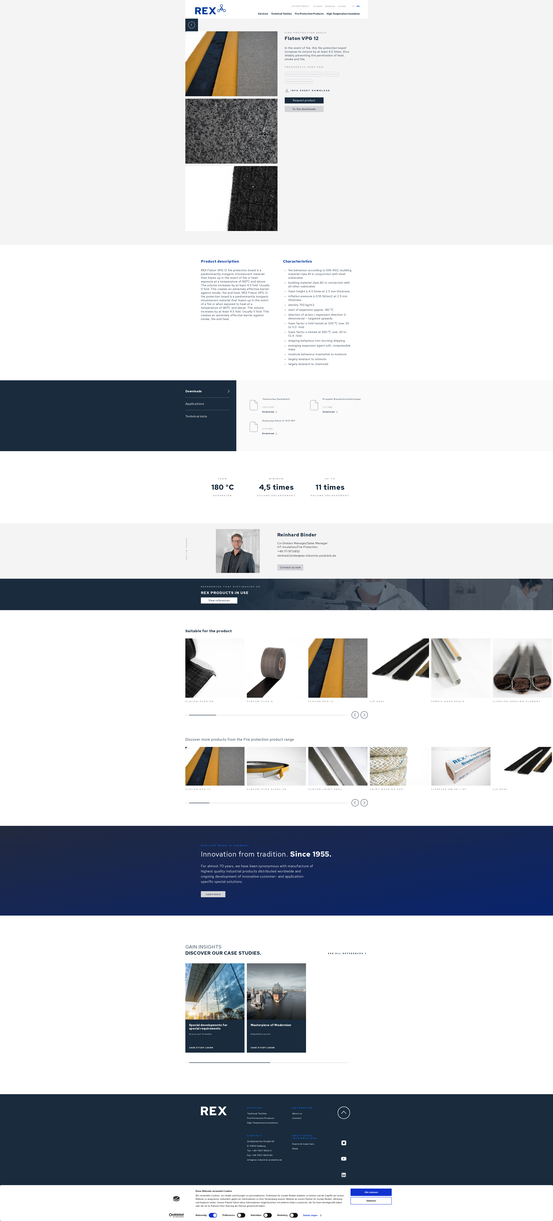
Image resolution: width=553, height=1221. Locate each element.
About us (297, 1113)
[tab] (207, 391)
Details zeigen (310, 1215)
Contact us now (290, 567)
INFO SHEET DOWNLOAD (310, 90)
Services (263, 14)
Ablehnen (371, 1201)
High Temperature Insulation (262, 1122)
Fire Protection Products (260, 1118)
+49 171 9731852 (288, 551)
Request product (304, 100)
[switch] (241, 1215)
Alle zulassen (371, 1192)
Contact (296, 1118)
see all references (346, 953)
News (295, 1148)
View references (219, 600)
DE (353, 6)
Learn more (213, 894)
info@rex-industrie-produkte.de (264, 1160)
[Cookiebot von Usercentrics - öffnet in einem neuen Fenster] (176, 1215)
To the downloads (304, 109)
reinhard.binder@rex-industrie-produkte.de (306, 555)
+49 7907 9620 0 (300, 6)
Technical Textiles (257, 1113)
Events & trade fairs (303, 1144)
